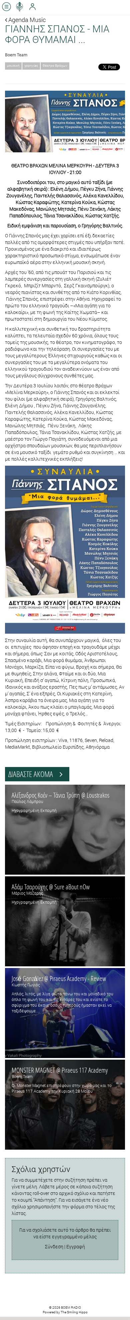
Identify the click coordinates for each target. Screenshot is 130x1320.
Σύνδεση (54, 1246)
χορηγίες (31, 65)
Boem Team (16, 54)
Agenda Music (26, 20)
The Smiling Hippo (74, 1312)
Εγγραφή (75, 1246)
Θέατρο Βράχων (55, 65)
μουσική (13, 65)
